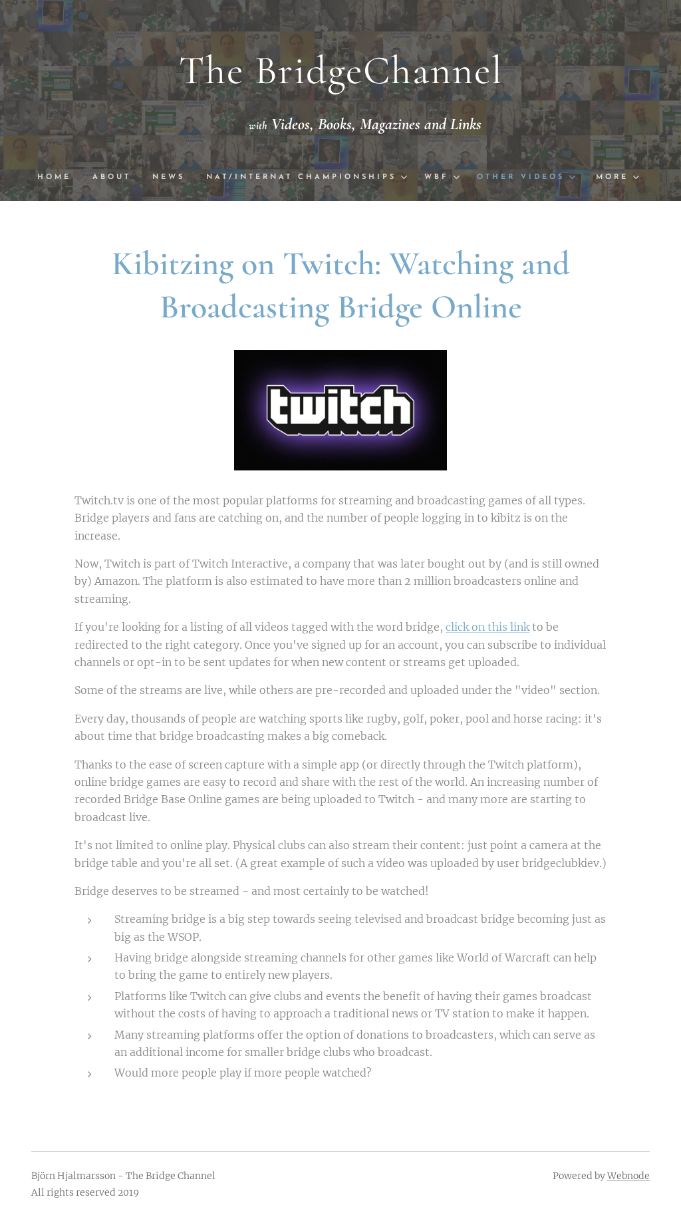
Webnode (628, 1176)
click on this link (487, 626)
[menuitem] (59, 177)
